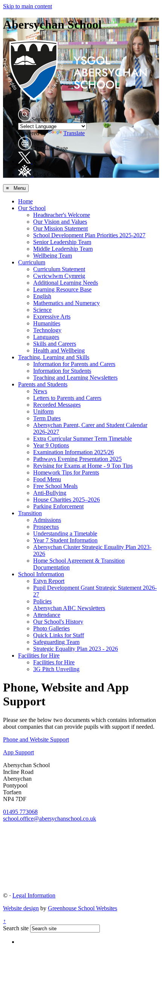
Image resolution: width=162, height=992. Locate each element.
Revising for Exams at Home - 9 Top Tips (83, 465)
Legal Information (33, 895)
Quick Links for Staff (58, 635)
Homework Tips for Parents (66, 472)
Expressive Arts (51, 316)
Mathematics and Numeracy (66, 303)
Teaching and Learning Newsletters (75, 377)
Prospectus (46, 526)
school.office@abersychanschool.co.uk (49, 818)
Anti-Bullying (49, 493)
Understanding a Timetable (65, 533)
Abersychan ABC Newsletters (69, 608)
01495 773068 (20, 812)
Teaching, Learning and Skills (53, 357)
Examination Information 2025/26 (73, 452)
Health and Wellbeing (59, 350)
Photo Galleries (51, 628)
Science (42, 310)
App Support (18, 752)
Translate (74, 133)
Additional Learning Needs (65, 282)
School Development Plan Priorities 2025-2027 (89, 235)
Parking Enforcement (58, 506)
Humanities (46, 323)
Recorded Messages (57, 404)
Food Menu (47, 479)
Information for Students (62, 371)
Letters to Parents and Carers (67, 398)
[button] (25, 114)
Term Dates (47, 418)
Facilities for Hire (39, 655)
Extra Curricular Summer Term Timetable (82, 438)
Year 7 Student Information (65, 540)
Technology (47, 330)
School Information (41, 574)
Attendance (46, 615)
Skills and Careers (54, 343)
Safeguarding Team (56, 642)
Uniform (43, 411)
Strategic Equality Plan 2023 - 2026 (75, 649)
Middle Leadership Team (63, 249)
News (40, 391)
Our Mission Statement (60, 228)
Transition (30, 513)
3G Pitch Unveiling (56, 669)
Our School (32, 208)
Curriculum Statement (59, 269)
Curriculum (31, 262)
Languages (46, 337)
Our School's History (58, 621)
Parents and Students (42, 384)
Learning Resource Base (62, 289)
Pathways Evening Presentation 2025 (77, 459)
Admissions (47, 520)
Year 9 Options (51, 445)
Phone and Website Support (36, 739)
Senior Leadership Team (62, 242)
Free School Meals (55, 486)
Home (25, 201)
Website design (21, 908)
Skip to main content (27, 6)
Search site (16, 928)
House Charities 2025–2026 (66, 499)
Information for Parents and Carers (74, 364)
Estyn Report (48, 581)
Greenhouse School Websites (82, 908)
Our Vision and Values (60, 221)
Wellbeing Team (52, 255)
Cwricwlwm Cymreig (59, 276)
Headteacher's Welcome (61, 215)
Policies (42, 601)
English (42, 296)
